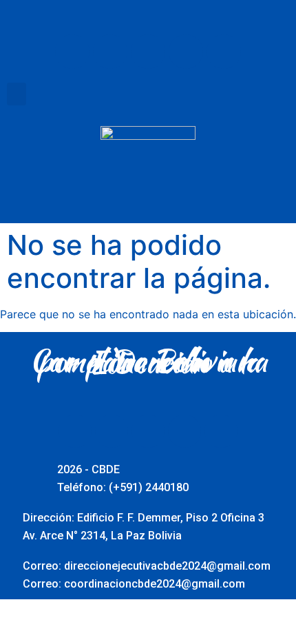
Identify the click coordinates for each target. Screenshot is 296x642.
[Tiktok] (224, 51)
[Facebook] (72, 51)
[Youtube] (148, 51)
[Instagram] (186, 51)
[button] (16, 94)
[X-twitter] (110, 51)
